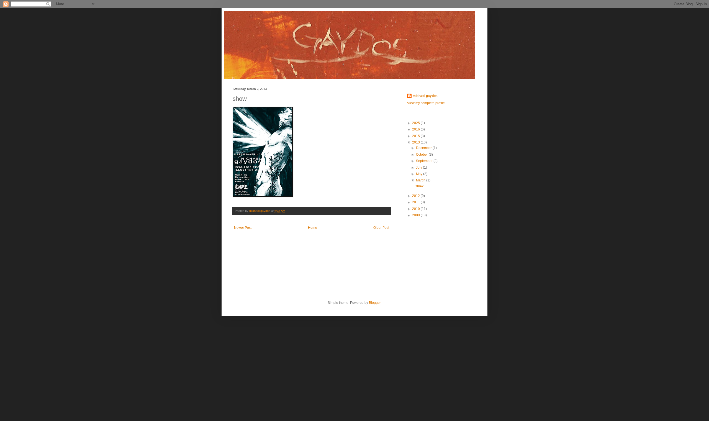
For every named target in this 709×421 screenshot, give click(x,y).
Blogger (375, 303)
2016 (416, 129)
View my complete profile (426, 103)
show (419, 186)
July (419, 168)
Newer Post (242, 228)
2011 (416, 202)
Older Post (381, 228)
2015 (416, 136)
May (419, 174)
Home (312, 228)
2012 (416, 196)
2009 (416, 215)
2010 (416, 209)
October (422, 154)
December (424, 148)
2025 (416, 123)
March (421, 180)
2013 (416, 142)
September (424, 161)
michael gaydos (425, 96)
